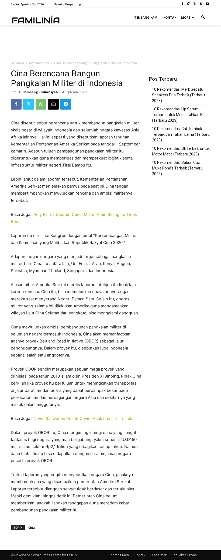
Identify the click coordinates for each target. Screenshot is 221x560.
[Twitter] (195, 4)
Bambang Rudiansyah (40, 92)
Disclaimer (158, 555)
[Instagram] (189, 4)
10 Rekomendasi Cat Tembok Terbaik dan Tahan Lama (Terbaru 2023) (181, 134)
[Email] (53, 104)
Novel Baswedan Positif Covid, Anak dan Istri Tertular (84, 418)
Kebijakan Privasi (184, 555)
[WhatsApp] (41, 104)
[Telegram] (65, 104)
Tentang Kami (119, 555)
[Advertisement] (74, 37)
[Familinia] (36, 19)
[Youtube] (207, 4)
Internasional (39, 63)
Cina (31, 527)
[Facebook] (182, 4)
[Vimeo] (201, 4)
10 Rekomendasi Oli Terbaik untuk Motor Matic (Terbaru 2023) (181, 151)
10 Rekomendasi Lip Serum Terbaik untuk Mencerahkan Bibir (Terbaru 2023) (180, 115)
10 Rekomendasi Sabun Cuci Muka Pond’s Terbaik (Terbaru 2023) (177, 168)
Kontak (140, 555)
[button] (203, 18)
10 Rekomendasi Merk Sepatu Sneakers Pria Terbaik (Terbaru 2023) (178, 95)
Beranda (17, 63)
